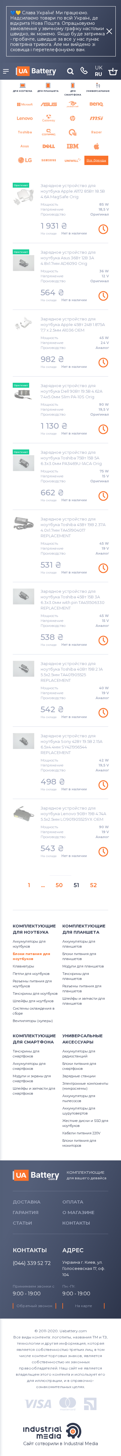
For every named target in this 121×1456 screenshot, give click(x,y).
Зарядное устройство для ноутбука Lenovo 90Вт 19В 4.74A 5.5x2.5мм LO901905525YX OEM (73, 814)
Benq (96, 104)
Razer (96, 132)
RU (98, 74)
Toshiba (25, 132)
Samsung (48, 160)
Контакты (76, 1223)
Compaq (48, 132)
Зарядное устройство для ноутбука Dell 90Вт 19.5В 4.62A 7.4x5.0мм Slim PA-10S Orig (71, 391)
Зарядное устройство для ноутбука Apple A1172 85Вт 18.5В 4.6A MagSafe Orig (73, 191)
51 (74, 885)
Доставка (27, 1202)
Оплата (72, 1202)
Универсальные (98, 91)
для (22, 91)
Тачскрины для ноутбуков (35, 993)
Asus (24, 146)
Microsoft (25, 104)
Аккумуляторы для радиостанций (48, 104)
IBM (72, 146)
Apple (96, 146)
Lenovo (25, 118)
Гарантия (25, 1212)
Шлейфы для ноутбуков (33, 1001)
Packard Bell (72, 104)
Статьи (22, 1223)
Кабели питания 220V (81, 1133)
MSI (96, 118)
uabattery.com (36, 1175)
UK (98, 68)
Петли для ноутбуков (31, 973)
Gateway (48, 118)
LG (25, 160)
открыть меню (7, 71)
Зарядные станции (79, 1076)
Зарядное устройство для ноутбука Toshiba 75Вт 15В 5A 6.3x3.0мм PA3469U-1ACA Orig (71, 458)
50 (57, 885)
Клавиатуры (23, 966)
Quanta (72, 132)
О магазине (78, 1212)
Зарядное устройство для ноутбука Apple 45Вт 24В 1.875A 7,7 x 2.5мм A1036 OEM (73, 324)
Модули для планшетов (83, 966)
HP (72, 118)
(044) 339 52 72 (32, 1263)
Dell (48, 146)
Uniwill (72, 160)
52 (92, 885)
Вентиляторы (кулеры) (33, 1021)
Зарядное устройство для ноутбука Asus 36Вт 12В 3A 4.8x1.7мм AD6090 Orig (68, 258)
